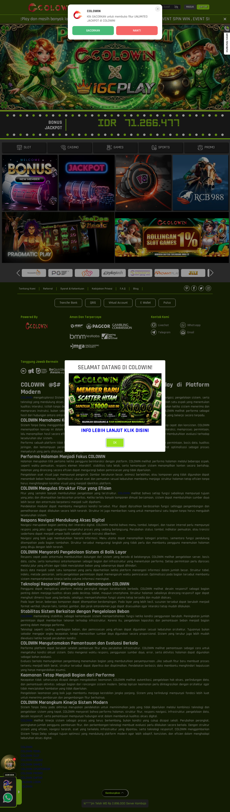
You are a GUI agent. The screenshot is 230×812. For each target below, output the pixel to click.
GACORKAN (93, 31)
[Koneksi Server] (9, 763)
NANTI (137, 31)
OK (115, 442)
